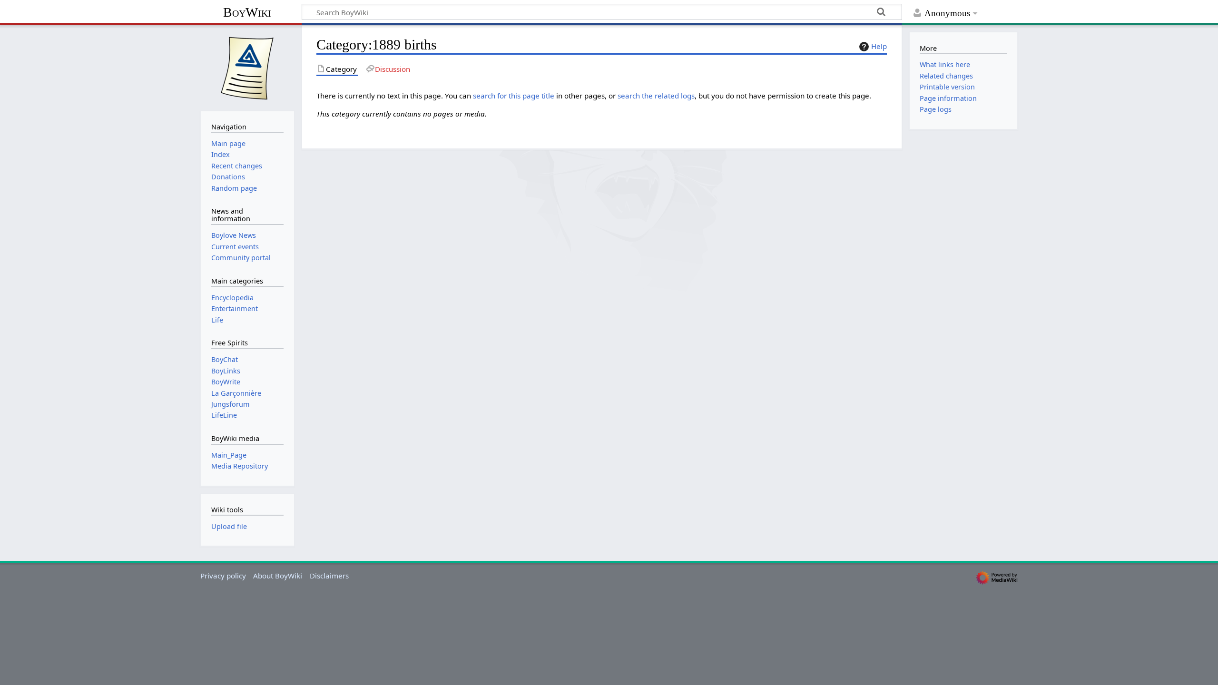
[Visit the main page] (247, 67)
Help (879, 46)
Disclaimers (329, 575)
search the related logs (656, 95)
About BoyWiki (277, 575)
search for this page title (513, 95)
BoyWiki (247, 12)
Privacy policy (223, 575)
